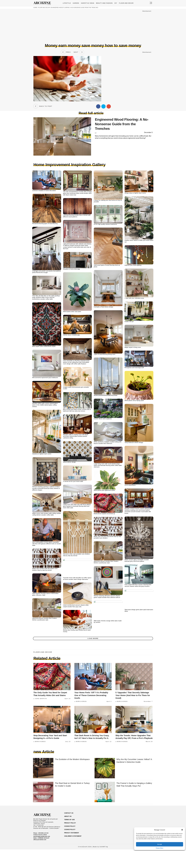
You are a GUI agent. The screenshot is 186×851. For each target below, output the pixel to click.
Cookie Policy (69, 829)
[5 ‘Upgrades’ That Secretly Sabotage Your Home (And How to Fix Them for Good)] (134, 676)
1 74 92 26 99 (39, 825)
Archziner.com (42, 3)
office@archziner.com (39, 839)
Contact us (68, 813)
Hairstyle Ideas (87, 3)
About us (67, 816)
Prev (68, 52)
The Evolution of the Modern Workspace (72, 759)
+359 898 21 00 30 (43, 833)
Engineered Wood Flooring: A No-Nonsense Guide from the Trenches (74, 7)
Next (77, 52)
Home (35, 7)
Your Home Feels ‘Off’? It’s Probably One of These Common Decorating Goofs (91, 695)
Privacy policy (70, 823)
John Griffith (41, 698)
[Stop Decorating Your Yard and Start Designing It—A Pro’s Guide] (52, 719)
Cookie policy (69, 826)
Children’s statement (73, 836)
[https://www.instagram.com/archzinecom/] (137, 822)
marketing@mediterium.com (41, 836)
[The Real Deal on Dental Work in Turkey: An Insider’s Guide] (43, 792)
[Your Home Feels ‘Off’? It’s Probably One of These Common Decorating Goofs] (93, 676)
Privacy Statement (71, 833)
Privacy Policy (159, 848)
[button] (182, 830)
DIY (116, 3)
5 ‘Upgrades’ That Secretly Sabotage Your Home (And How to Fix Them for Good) (132, 695)
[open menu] (151, 3)
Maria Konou (81, 701)
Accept (159, 844)
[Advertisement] (93, 25)
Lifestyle (67, 3)
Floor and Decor (126, 3)
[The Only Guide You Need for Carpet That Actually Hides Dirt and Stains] (52, 676)
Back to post (45, 106)
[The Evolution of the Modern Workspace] (43, 768)
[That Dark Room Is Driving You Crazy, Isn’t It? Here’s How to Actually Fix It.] (93, 719)
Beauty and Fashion (104, 3)
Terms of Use (69, 819)
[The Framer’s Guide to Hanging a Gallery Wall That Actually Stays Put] (105, 792)
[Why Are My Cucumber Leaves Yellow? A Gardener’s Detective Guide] (105, 768)
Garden (76, 3)
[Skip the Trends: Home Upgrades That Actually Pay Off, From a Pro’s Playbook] (134, 719)
